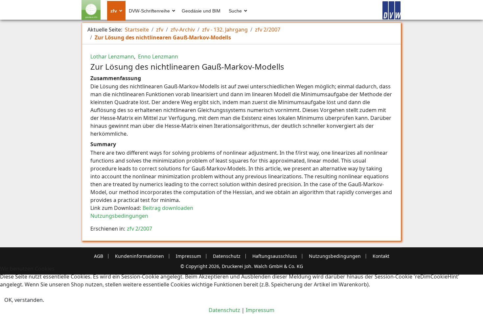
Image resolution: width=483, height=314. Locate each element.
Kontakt (381, 256)
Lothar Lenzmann (112, 56)
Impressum (188, 256)
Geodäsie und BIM (201, 10)
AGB (98, 256)
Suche (235, 10)
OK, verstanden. (24, 299)
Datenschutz (227, 256)
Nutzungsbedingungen (119, 215)
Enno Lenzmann (157, 56)
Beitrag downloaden (168, 208)
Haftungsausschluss (274, 256)
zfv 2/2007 (139, 228)
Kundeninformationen (139, 256)
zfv (113, 10)
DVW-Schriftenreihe (149, 10)
